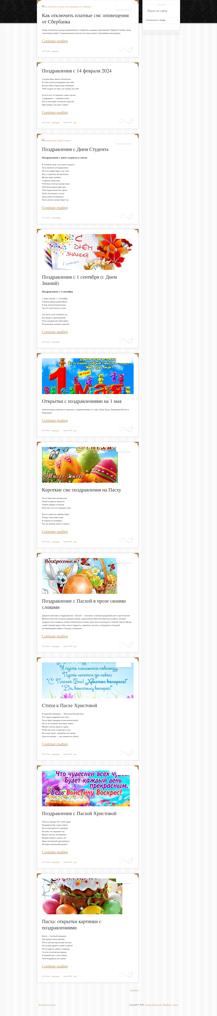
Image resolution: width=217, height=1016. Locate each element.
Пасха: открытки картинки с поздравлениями (71, 924)
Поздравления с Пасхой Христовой (79, 813)
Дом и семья (56, 217)
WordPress (167, 1004)
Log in (175, 1004)
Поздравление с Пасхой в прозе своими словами (84, 603)
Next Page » (134, 990)
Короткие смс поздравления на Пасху (81, 489)
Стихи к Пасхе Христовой (69, 705)
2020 (74, 122)
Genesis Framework (153, 1004)
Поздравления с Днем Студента (75, 149)
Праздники (55, 122)
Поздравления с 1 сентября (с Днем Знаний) (79, 279)
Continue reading (55, 41)
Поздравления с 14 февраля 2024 (77, 70)
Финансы (55, 51)
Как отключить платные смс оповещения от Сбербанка (85, 18)
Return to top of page (47, 1004)
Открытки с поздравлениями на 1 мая (81, 401)
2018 (74, 430)
